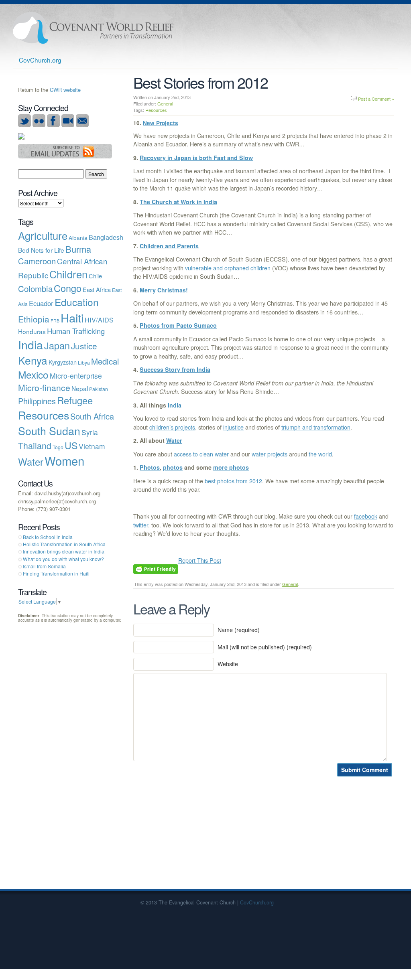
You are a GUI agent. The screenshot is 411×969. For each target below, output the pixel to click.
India (174, 405)
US (71, 445)
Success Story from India (175, 369)
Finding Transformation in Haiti (56, 573)
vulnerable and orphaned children (228, 268)
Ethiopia (33, 319)
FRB (55, 321)
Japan (57, 345)
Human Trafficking (76, 331)
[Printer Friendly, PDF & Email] (155, 568)
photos (173, 467)
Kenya (32, 360)
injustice (233, 427)
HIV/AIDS (99, 319)
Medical (105, 361)
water (259, 454)
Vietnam (92, 446)
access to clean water (201, 454)
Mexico (33, 374)
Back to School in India (48, 536)
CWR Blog (93, 28)
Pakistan (98, 388)
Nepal (79, 388)
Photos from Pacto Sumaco (178, 325)
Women (64, 460)
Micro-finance (44, 387)
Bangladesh (106, 237)
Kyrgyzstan (63, 362)
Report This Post (199, 560)
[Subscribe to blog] (65, 156)
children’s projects (172, 427)
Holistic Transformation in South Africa (64, 544)
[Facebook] (53, 125)
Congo (67, 288)
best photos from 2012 (233, 481)
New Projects (160, 123)
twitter (140, 525)
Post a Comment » (376, 98)
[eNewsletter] (82, 125)
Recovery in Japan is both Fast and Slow (196, 158)
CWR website (65, 89)
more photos (231, 467)
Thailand (34, 445)
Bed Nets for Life (41, 249)
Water (174, 440)
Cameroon (37, 261)
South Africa (92, 416)
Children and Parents (169, 246)
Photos (150, 467)
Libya (84, 362)
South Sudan (49, 430)
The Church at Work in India (178, 202)
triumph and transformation (315, 427)
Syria (89, 432)
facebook (365, 516)
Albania (78, 237)
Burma (78, 249)
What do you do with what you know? (63, 558)
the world (320, 454)
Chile (95, 276)
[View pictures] (39, 125)
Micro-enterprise (76, 376)
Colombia (35, 288)
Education (77, 302)
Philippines (37, 401)
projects (277, 454)
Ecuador (41, 303)
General (165, 103)
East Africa (97, 289)
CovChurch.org (40, 59)
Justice (84, 346)
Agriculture (42, 235)
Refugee (75, 400)
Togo (58, 447)
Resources (156, 110)
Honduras (32, 331)
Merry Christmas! (164, 290)
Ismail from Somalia (44, 566)
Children (68, 274)
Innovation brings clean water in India (63, 551)
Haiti (72, 317)
